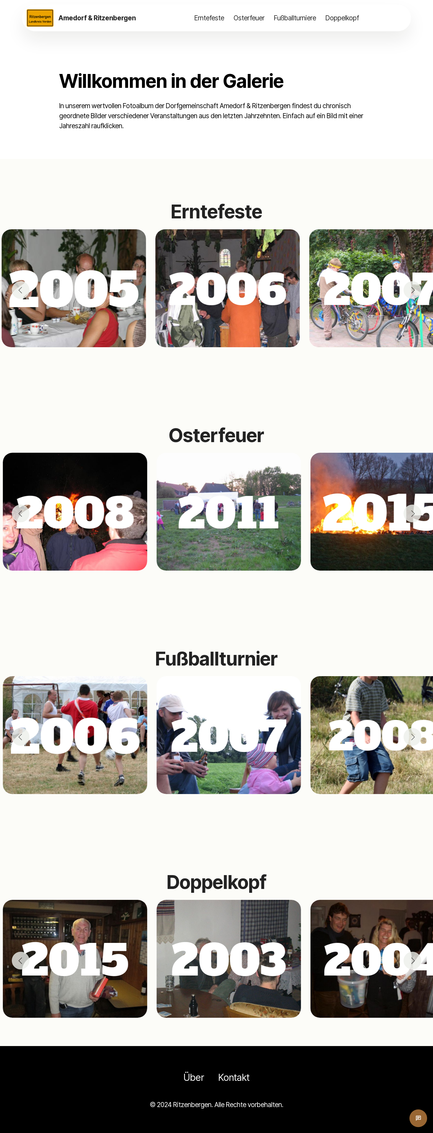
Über (194, 1077)
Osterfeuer (249, 18)
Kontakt (233, 1077)
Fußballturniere (295, 18)
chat (418, 1118)
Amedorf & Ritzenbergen (97, 18)
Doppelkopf (342, 18)
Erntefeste (209, 18)
